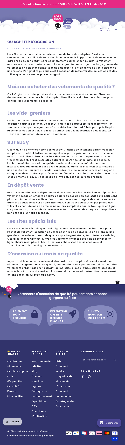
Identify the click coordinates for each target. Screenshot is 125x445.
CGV (34, 406)
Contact (36, 376)
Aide (58, 361)
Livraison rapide (17, 371)
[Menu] (9, 30)
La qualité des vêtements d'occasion (65, 381)
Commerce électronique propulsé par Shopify (30, 435)
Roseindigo (21, 431)
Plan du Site (15, 396)
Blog (34, 371)
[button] (101, 30)
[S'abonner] (116, 360)
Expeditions (38, 401)
